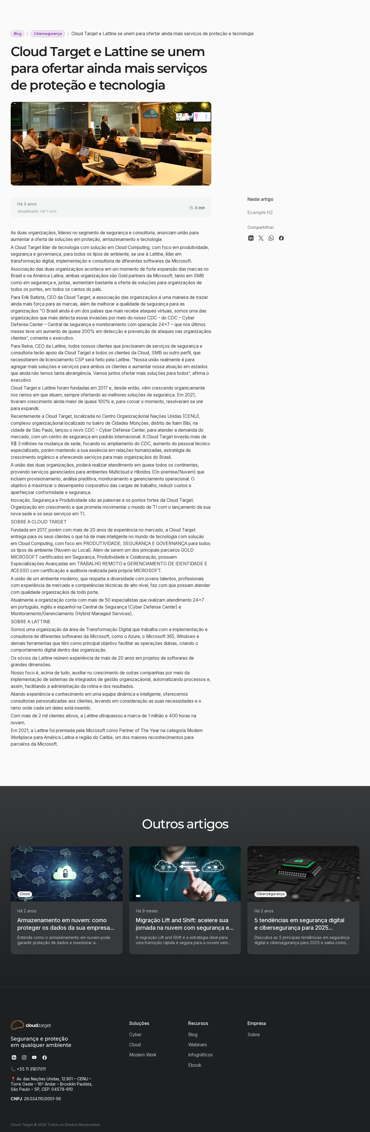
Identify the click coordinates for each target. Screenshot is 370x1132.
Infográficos (200, 1055)
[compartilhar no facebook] (281, 238)
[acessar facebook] (44, 1057)
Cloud (135, 1044)
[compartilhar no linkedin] (250, 238)
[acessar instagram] (24, 1057)
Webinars (197, 1044)
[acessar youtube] (34, 1057)
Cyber (135, 1034)
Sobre (253, 1034)
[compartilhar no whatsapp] (271, 238)
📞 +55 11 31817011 (28, 1069)
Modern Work (142, 1055)
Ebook (194, 1065)
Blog (17, 33)
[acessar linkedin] (14, 1057)
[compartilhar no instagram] (261, 238)
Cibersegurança (48, 33)
